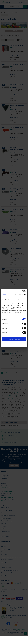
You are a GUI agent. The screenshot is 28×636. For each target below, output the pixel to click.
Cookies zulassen (14, 339)
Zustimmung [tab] (5, 294)
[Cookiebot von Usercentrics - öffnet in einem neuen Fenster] (20, 291)
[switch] (24, 324)
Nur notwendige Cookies (14, 344)
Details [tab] (14, 294)
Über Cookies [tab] (22, 294)
